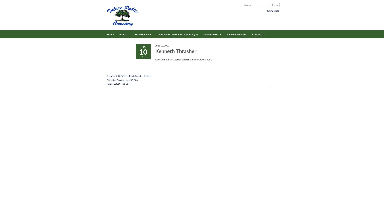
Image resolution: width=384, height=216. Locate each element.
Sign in (274, 88)
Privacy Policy (271, 76)
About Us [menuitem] (124, 34)
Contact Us (273, 10)
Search (275, 5)
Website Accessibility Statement (262, 84)
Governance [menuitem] (142, 34)
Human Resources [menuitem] (237, 34)
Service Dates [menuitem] (211, 34)
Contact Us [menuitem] (258, 34)
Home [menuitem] (110, 34)
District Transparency (267, 80)
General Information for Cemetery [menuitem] (176, 34)
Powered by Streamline (258, 88)
